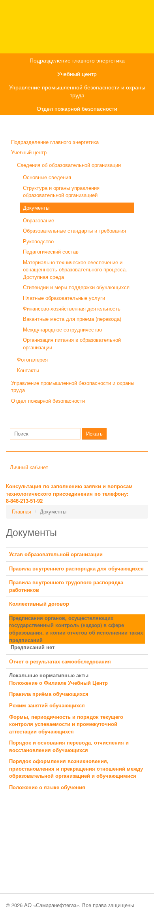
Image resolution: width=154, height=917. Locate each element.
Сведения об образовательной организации (69, 165)
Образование (38, 220)
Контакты (28, 370)
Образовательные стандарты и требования (74, 230)
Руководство (38, 241)
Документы (36, 207)
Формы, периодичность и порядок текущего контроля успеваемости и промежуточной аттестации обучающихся (66, 724)
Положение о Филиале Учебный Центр (58, 682)
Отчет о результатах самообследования (60, 661)
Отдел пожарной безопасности (77, 108)
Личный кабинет (29, 467)
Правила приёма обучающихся (48, 693)
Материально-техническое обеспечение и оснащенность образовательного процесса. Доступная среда (75, 269)
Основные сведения (47, 177)
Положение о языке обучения (47, 787)
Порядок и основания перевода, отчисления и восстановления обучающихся (69, 746)
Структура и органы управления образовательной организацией (61, 191)
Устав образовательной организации (56, 554)
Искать (94, 433)
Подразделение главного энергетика (77, 60)
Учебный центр (77, 74)
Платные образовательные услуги (64, 297)
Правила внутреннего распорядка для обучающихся (76, 568)
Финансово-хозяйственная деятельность (71, 308)
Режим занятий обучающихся (47, 705)
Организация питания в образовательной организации (72, 343)
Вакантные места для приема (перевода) (72, 318)
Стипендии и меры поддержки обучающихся (76, 287)
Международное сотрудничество (62, 329)
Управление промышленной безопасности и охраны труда (77, 91)
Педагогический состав (51, 251)
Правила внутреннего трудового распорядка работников (66, 585)
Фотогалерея (32, 359)
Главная (21, 511)
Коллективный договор (39, 603)
